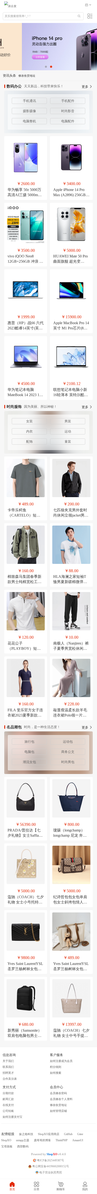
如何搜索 (55, 1073)
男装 (68, 421)
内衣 (29, 431)
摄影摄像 (29, 111)
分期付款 (8, 1093)
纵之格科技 (26, 1134)
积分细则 (55, 1067)
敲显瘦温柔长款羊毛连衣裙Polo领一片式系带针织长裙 (70, 715)
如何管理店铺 (58, 1111)
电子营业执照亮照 (50, 1172)
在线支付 (8, 1105)
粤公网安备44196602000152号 (50, 1166)
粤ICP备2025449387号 (50, 1160)
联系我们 (8, 1067)
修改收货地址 (58, 1105)
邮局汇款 (8, 1099)
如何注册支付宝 (12, 1117)
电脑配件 (67, 121)
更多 (85, 86)
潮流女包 (29, 762)
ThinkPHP (62, 1140)
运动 (68, 431)
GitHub (68, 1134)
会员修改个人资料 (61, 1099)
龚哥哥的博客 (42, 1140)
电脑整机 (29, 121)
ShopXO (6, 1140)
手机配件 (67, 101)
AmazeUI (77, 1140)
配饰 (29, 441)
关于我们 (8, 1061)
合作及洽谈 (10, 1078)
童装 (68, 441)
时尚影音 (67, 111)
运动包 (68, 741)
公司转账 (8, 1111)
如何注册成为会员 (61, 1061)
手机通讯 (29, 101)
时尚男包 (67, 762)
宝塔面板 (6, 1146)
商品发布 (24, 75)
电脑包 (29, 752)
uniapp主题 (22, 1140)
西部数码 (22, 1146)
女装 (29, 421)
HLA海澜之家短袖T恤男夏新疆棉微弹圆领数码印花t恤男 (70, 582)
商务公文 (67, 752)
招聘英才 (8, 1073)
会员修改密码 (58, 1093)
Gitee (80, 1134)
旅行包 (29, 741)
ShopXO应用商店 (48, 1134)
